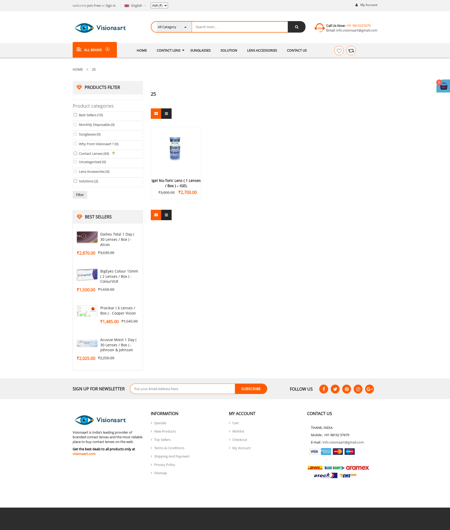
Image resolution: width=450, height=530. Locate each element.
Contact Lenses (94, 153)
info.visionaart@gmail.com (356, 30)
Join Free (94, 5)
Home (78, 69)
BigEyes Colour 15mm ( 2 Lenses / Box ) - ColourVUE (119, 276)
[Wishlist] (339, 50)
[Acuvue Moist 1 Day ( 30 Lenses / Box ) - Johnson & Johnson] (87, 343)
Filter (80, 194)
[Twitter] (335, 389)
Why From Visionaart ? (98, 143)
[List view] (166, 113)
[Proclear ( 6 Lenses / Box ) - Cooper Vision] (87, 311)
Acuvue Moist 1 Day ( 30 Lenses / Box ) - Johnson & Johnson (118, 345)
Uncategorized (92, 161)
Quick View (176, 140)
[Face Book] (323, 389)
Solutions (88, 181)
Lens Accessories (94, 171)
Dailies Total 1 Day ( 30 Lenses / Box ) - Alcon (117, 239)
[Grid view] (156, 113)
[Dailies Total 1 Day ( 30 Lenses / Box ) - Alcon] (87, 237)
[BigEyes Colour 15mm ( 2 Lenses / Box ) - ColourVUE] (87, 274)
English (136, 5)
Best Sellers (91, 115)
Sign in (110, 5)
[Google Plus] (369, 389)
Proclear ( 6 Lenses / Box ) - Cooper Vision (118, 310)
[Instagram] (358, 389)
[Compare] (351, 50)
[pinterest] (346, 389)
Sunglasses (90, 134)
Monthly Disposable (97, 124)
